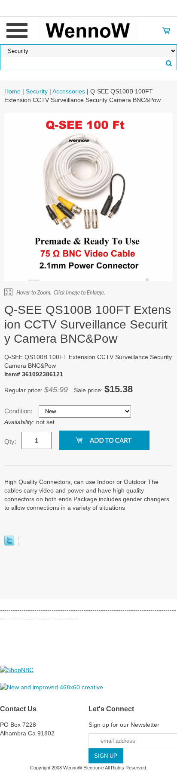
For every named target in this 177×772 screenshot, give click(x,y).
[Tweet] (9, 543)
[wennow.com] (88, 30)
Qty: (10, 441)
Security (37, 91)
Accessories (68, 91)
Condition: (19, 411)
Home (12, 91)
